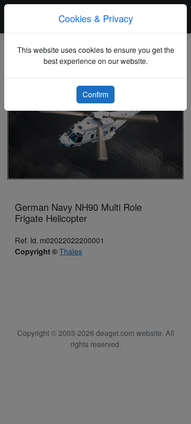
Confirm (95, 94)
